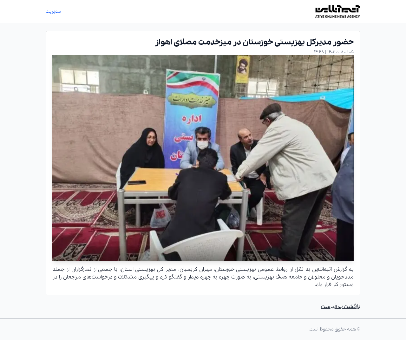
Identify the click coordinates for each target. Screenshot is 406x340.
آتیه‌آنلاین (322, 269)
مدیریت (53, 11)
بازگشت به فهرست (340, 306)
